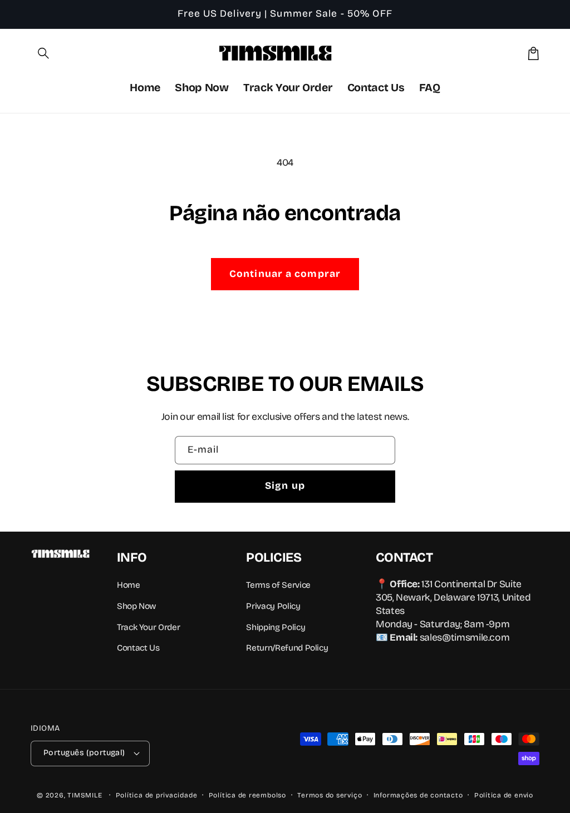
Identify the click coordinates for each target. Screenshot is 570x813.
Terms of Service (278, 585)
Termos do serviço (329, 795)
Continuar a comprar (285, 274)
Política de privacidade (157, 795)
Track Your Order (148, 627)
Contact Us (138, 648)
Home (128, 585)
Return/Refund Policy (287, 648)
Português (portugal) (84, 752)
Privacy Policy (273, 606)
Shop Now (136, 606)
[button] (44, 53)
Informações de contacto (418, 795)
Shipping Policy (275, 627)
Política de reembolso (247, 795)
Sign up (285, 486)
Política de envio (503, 795)
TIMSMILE (84, 795)
